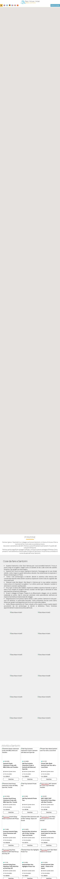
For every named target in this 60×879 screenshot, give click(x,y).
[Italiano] (15, 5)
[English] (4, 5)
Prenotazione (55, 5)
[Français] (12, 5)
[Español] (18, 5)
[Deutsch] (10, 5)
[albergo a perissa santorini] (30, 2)
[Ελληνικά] (7, 5)
